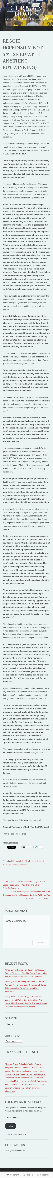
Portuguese (42, 1081)
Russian (17, 1084)
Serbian (25, 1084)
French (41, 1071)
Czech (41, 1067)
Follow (10, 1126)
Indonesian (9, 1078)
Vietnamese (10, 1091)
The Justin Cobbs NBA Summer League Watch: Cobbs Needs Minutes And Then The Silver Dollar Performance (24, 884)
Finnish (35, 1071)
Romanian (9, 1084)
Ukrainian (35, 1088)
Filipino (28, 1071)
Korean (32, 1078)
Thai (22, 1088)
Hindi (35, 1074)
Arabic (15, 1064)
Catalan (30, 1064)
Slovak (32, 1084)
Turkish (28, 1088)
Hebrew (29, 1074)
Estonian (21, 1071)
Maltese (17, 1081)
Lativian (39, 1078)
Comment (40, 942)
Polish (33, 1081)
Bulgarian (23, 1064)
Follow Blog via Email (24, 1102)
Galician (8, 1074)
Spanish (8, 1088)
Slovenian (39, 1084)
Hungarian (41, 1074)
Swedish (16, 1088)
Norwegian (26, 1081)
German (16, 1074)
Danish (8, 1071)
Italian (17, 1078)
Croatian (34, 1067)
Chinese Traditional (22, 1067)
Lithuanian (9, 1081)
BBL (13, 861)
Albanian (8, 1064)
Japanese (25, 1078)
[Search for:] (47, 28)
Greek (22, 1074)
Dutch (13, 1071)
